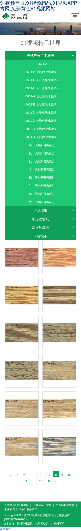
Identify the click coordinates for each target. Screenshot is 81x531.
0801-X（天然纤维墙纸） (42, 112)
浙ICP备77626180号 (16, 519)
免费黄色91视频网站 (17, 505)
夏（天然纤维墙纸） (42, 153)
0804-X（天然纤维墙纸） (42, 137)
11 (25, 481)
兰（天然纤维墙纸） (42, 185)
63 (48, 481)
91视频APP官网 (42, 505)
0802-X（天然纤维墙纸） (42, 120)
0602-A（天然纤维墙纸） (42, 96)
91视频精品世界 (65, 505)
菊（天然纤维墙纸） (42, 194)
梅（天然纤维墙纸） (42, 177)
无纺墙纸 (40, 210)
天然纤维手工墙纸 (40, 55)
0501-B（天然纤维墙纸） (42, 72)
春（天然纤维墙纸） (42, 145)
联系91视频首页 (27, 509)
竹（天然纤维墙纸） (42, 202)
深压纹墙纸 (40, 227)
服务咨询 (10, 509)
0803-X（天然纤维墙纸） (42, 129)
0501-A (42, 63)
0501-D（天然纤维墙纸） (42, 88)
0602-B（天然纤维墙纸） (42, 104)
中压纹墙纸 (40, 218)
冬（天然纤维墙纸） (42, 169)
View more (22, 257)
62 (40, 481)
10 (69, 475)
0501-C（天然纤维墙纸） (42, 80)
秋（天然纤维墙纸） (42, 161)
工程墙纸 (40, 235)
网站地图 (5, 529)
